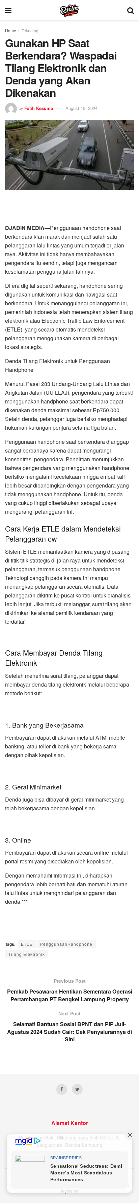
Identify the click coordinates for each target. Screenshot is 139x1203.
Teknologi (30, 30)
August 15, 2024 (81, 108)
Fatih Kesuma (38, 108)
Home (10, 30)
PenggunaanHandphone (66, 944)
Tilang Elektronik (26, 954)
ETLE (26, 944)
